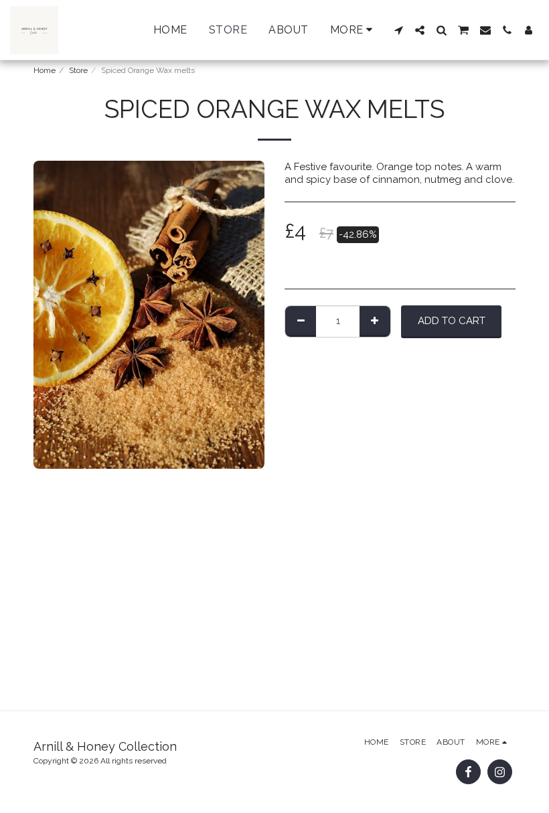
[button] (398, 30)
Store (78, 70)
